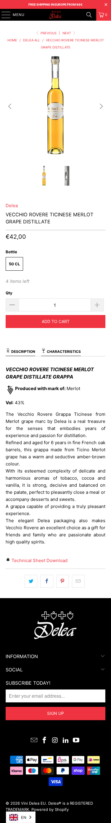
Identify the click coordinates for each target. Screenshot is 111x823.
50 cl (14, 264)
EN (23, 817)
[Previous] (10, 106)
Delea (12, 205)
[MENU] (3, 15)
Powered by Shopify (50, 809)
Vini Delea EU (33, 803)
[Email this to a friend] (78, 581)
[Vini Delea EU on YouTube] (76, 740)
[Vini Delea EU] (55, 15)
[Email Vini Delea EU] (34, 740)
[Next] (101, 106)
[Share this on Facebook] (46, 581)
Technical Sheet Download (39, 560)
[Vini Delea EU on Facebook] (44, 740)
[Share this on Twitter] (31, 581)
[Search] (89, 15)
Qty (9, 292)
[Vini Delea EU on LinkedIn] (65, 740)
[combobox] (21, 817)
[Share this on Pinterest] (62, 581)
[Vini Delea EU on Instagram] (55, 740)
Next (67, 33)
